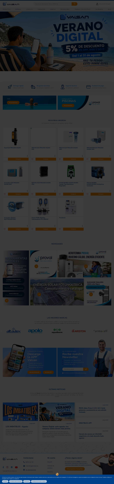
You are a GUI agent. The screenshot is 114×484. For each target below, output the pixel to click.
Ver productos (13, 102)
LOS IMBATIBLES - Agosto (17, 427)
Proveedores (65, 9)
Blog (109, 9)
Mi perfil (49, 462)
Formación (41, 9)
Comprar (18, 159)
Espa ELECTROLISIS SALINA (12, 148)
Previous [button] (1, 331)
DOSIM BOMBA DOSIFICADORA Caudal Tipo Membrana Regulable (68, 184)
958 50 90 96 (29, 462)
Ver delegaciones (30, 470)
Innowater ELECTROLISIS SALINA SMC (11, 183)
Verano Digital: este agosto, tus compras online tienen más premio (56, 428)
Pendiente (62, 218)
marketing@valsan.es (32, 466)
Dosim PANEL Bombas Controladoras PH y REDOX (40, 218)
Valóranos (99, 9)
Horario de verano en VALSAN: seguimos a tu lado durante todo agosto (91, 436)
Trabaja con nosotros (82, 9)
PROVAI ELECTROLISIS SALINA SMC (68, 148)
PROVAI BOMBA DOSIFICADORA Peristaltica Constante (95, 184)
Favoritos (50, 472)
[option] (27, 331)
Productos (6, 9)
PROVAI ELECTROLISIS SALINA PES (41, 148)
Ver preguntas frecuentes (75, 469)
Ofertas (53, 9)
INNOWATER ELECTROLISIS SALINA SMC (95, 148)
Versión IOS (48, 372)
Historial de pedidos (50, 467)
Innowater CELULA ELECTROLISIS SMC (10, 218)
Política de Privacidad (80, 373)
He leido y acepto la (75, 373)
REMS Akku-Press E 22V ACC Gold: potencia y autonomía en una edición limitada (92, 410)
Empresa (18, 9)
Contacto (29, 9)
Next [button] (112, 331)
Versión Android (34, 372)
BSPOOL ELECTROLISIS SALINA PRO (41, 183)
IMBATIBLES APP (85, 423)
